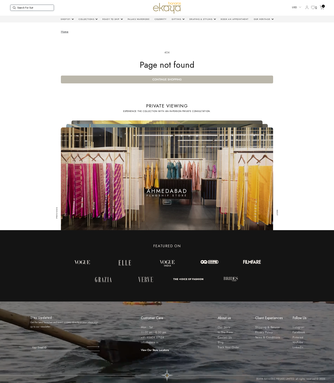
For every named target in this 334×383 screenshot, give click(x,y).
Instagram (299, 327)
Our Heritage (262, 19)
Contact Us (225, 337)
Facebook (299, 332)
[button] (67, 19)
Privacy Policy (264, 332)
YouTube (298, 342)
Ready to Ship (111, 19)
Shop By (65, 19)
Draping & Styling (201, 19)
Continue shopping (167, 79)
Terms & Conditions (267, 337)
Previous (56, 212)
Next (277, 213)
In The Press (225, 332)
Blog (221, 342)
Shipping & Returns (267, 327)
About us (224, 318)
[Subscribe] (93, 347)
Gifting (176, 19)
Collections (86, 19)
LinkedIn (298, 347)
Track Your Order (229, 347)
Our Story (224, 327)
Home (64, 32)
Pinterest (298, 337)
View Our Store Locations (155, 350)
